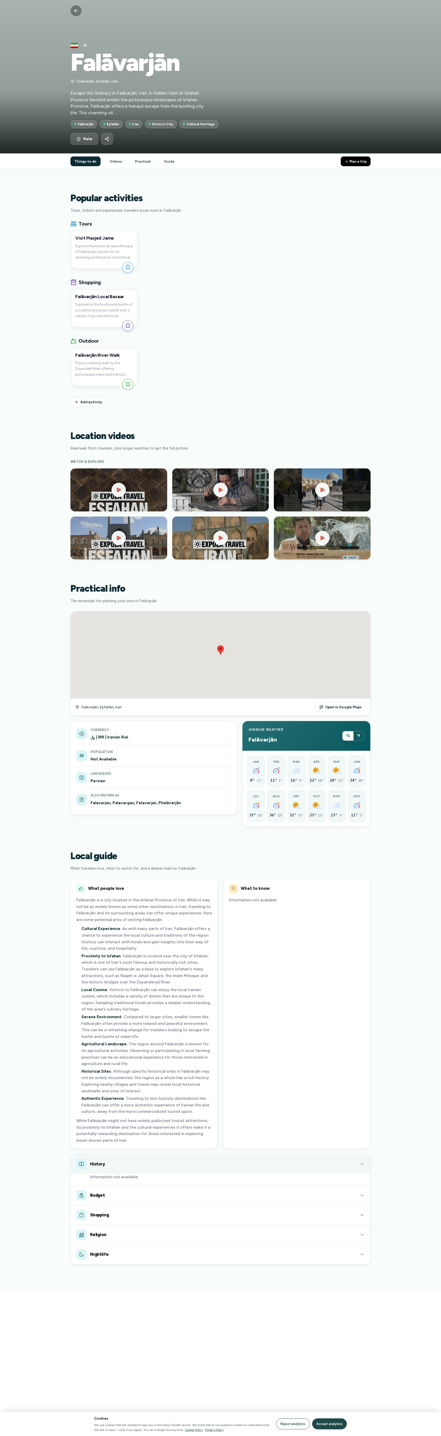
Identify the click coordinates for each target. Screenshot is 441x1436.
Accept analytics (329, 1424)
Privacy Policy (214, 1430)
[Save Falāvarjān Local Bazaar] (127, 325)
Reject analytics (292, 1424)
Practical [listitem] (143, 161)
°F (358, 736)
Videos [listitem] (116, 161)
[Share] (107, 139)
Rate (87, 139)
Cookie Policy (194, 1430)
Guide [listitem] (169, 161)
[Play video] (118, 489)
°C (348, 736)
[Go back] (76, 10)
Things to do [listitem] (85, 161)
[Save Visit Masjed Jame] (127, 267)
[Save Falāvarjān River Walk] (127, 384)
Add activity (91, 402)
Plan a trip (357, 161)
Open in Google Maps (343, 707)
